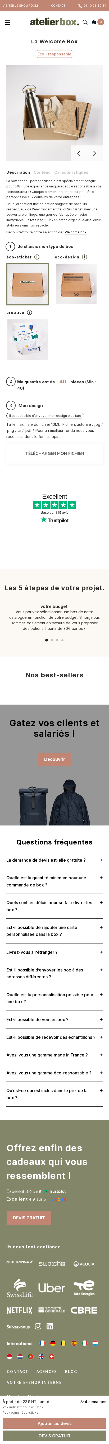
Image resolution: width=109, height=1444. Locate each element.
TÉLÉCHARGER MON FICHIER (54, 453)
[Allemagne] (53, 1343)
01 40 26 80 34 (95, 5)
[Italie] (84, 1343)
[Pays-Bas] (20, 1356)
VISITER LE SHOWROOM (20, 5)
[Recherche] (85, 23)
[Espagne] (74, 1343)
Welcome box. (76, 232)
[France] (42, 1343)
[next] (44, 284)
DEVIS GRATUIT (29, 1217)
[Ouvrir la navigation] (7, 22)
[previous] (11, 284)
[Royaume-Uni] (41, 1356)
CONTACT (58, 5)
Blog (71, 1371)
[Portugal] (30, 1356)
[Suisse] (51, 1356)
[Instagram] (38, 1327)
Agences (47, 1371)
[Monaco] (9, 1356)
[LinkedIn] (50, 1327)
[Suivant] (95, 153)
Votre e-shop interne (34, 1382)
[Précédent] (79, 153)
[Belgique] (63, 1343)
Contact (18, 1371)
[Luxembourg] (95, 1343)
